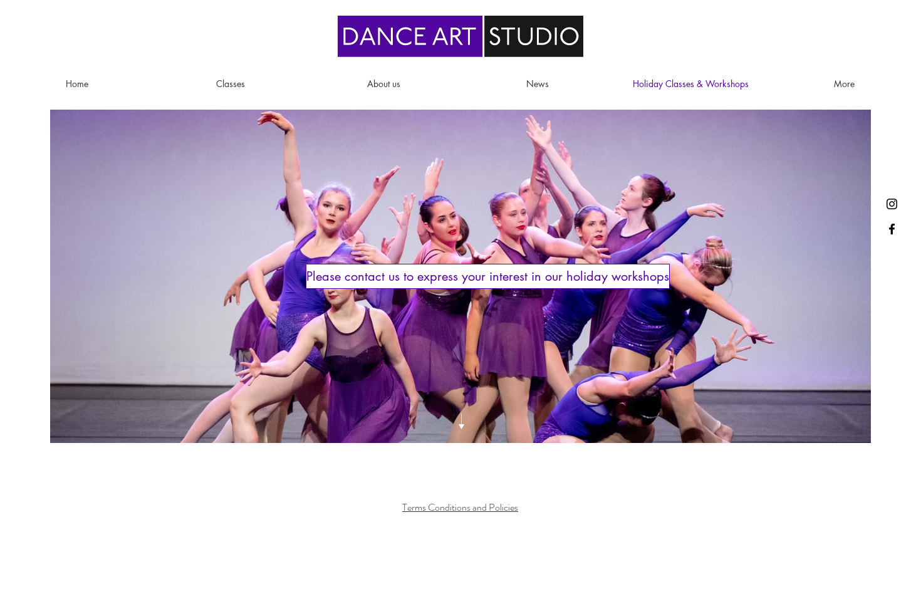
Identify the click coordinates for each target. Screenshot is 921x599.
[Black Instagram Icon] (892, 204)
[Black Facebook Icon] (892, 229)
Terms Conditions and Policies (460, 507)
